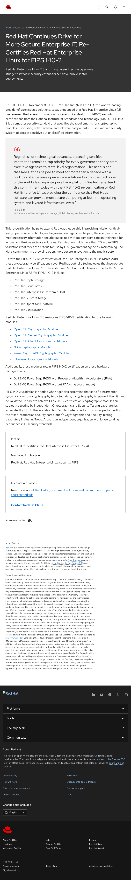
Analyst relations (11, 794)
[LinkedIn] (93, 696)
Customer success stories (16, 788)
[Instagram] (126, 696)
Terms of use (51, 866)
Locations (7, 844)
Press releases (13, 27)
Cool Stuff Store (53, 848)
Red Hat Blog (95, 844)
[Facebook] (110, 696)
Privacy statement (11, 866)
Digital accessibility (11, 870)
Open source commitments (81, 781)
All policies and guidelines (101, 866)
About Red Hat (10, 840)
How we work (10, 781)
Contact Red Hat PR (25, 505)
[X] (118, 696)
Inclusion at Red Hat (12, 848)
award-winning (116, 762)
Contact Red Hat (54, 844)
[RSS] (30, 520)
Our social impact (76, 788)
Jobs (69, 794)
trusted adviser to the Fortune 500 (67, 563)
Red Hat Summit (97, 848)
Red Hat (9, 547)
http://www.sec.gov (14, 637)
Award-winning (75, 560)
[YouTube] (102, 696)
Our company (10, 775)
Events (92, 840)
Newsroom (72, 775)
